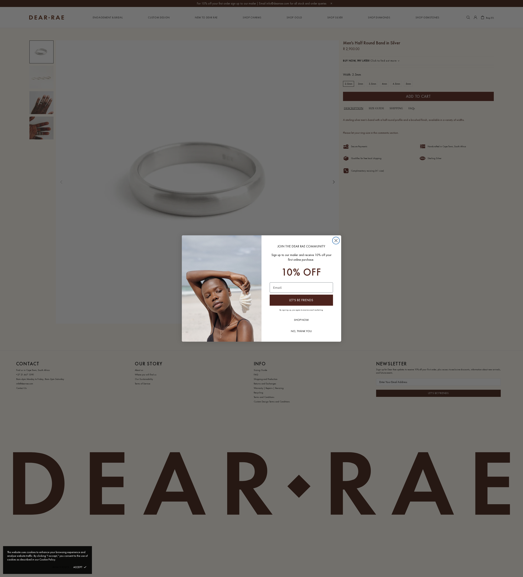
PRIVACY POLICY (61, 567)
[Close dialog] (336, 240)
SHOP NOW (301, 320)
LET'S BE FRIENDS (301, 300)
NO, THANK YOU (301, 331)
